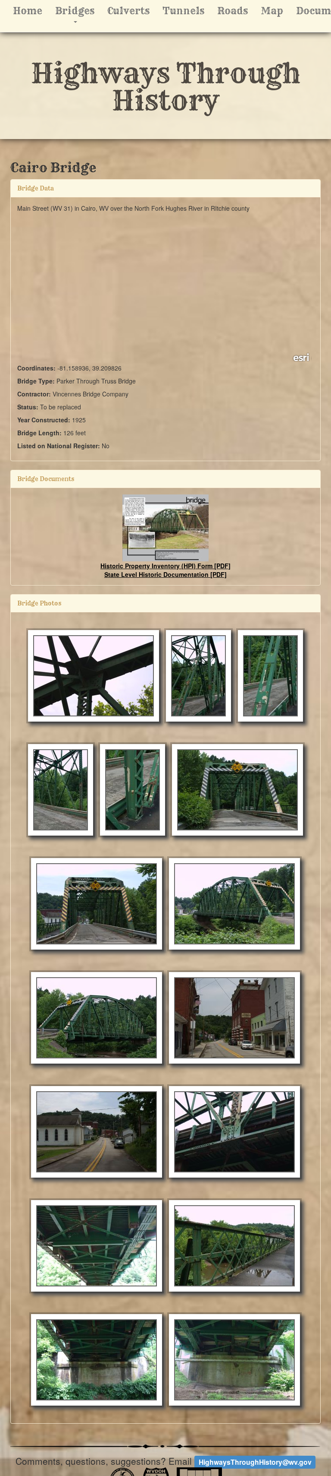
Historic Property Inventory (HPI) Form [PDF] (165, 565)
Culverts (128, 11)
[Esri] (302, 356)
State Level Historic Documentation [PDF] (165, 574)
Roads (232, 11)
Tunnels (183, 11)
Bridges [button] (78, 15)
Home (27, 11)
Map (272, 11)
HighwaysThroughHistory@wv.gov (255, 1462)
